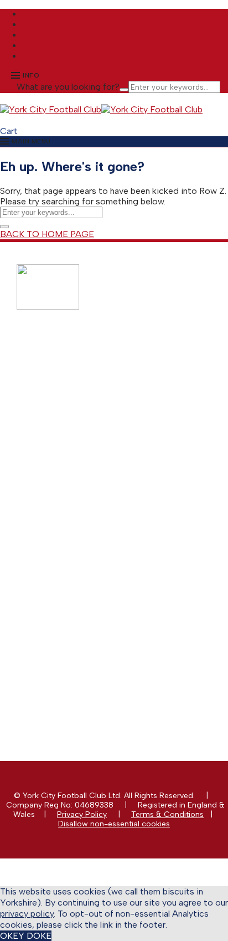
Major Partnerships (72, 457)
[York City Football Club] (50, 109)
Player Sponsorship (73, 485)
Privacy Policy (82, 814)
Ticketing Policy (67, 392)
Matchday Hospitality (77, 504)
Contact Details (67, 569)
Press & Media (65, 578)
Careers (53, 625)
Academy (56, 606)
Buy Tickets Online (72, 373)
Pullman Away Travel (76, 402)
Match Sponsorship (74, 466)
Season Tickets (66, 383)
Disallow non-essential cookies (114, 824)
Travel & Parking (68, 411)
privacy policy (27, 913)
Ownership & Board (74, 597)
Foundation (59, 616)
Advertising (59, 495)
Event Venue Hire (69, 523)
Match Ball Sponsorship (81, 476)
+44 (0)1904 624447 (82, 662)
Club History (61, 588)
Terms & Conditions (167, 814)
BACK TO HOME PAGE (47, 234)
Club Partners (63, 532)
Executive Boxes (68, 513)
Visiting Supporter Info (79, 420)
